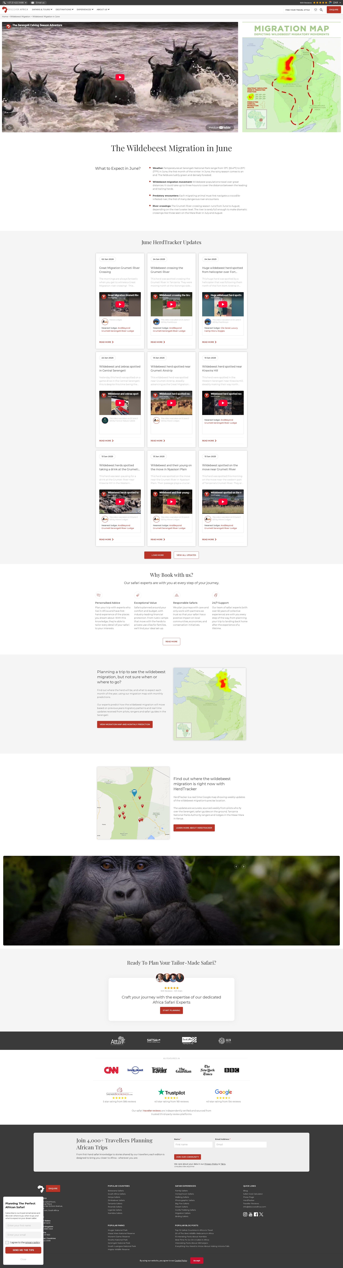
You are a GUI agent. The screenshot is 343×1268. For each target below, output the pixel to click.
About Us (102, 9)
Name (177, 1139)
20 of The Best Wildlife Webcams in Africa (194, 1233)
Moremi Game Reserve (119, 1236)
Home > (6, 16)
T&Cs (222, 1164)
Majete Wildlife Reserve (119, 1249)
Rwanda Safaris (115, 1207)
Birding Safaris (181, 1216)
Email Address (222, 1139)
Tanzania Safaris (115, 1203)
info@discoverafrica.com (254, 1207)
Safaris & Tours (41, 9)
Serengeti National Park (119, 1243)
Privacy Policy (211, 1164)
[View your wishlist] (316, 10)
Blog (245, 1190)
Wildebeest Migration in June (46, 16)
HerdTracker (248, 1200)
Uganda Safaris (115, 1210)
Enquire (333, 9)
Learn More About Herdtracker (194, 828)
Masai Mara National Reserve (121, 1233)
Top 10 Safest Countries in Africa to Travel (194, 1230)
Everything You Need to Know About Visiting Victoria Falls (202, 1246)
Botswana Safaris (116, 1190)
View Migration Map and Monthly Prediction (125, 724)
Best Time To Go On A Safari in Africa (192, 1240)
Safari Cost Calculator (253, 1194)
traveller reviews (152, 1110)
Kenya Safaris (114, 1197)
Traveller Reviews (251, 1203)
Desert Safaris (181, 1207)
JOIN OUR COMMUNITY (187, 1157)
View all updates (186, 555)
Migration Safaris (182, 1213)
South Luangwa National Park (122, 1246)
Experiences (84, 9)
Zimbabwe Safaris (116, 1200)
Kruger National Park (117, 1230)
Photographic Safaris (185, 1200)
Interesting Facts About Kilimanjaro (191, 1243)
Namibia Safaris (115, 1213)
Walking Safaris (182, 1197)
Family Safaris (181, 1190)
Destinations (63, 9)
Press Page (248, 1197)
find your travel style (298, 10)
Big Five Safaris (182, 1203)
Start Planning (171, 1010)
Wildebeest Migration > (21, 16)
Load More (158, 555)
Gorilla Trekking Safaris (185, 1210)
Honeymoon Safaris (184, 1194)
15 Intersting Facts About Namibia (191, 1236)
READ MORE (171, 641)
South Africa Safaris (117, 1194)
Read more (105, 342)
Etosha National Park (118, 1240)
